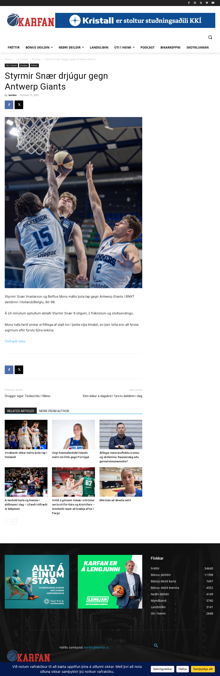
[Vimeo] (206, 3)
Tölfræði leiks (15, 341)
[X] (201, 3)
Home (8, 59)
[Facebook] (188, 3)
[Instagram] (194, 3)
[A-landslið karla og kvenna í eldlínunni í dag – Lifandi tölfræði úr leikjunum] (26, 482)
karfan (13, 95)
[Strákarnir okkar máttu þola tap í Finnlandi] (26, 434)
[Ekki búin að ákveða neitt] (120, 482)
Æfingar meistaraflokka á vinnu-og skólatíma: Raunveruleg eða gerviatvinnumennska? (119, 457)
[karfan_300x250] (37, 582)
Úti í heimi (22, 59)
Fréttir (34, 65)
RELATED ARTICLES (20, 411)
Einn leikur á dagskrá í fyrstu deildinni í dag (112, 396)
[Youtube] (212, 3)
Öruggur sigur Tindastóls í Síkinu (27, 396)
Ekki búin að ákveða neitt (115, 500)
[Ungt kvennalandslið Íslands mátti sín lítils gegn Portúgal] (73, 434)
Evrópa (36, 59)
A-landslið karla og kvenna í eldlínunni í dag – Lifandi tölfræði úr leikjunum (26, 504)
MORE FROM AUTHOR (54, 411)
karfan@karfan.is (96, 647)
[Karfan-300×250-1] (110, 582)
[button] (210, 37)
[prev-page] (7, 521)
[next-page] (14, 521)
